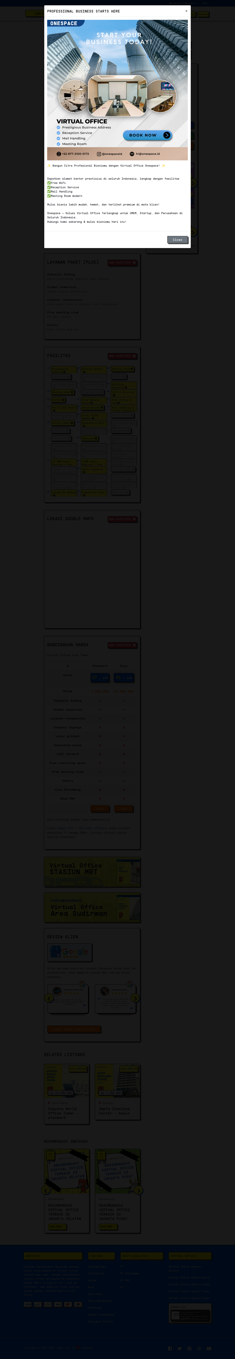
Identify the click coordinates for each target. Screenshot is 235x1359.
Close (177, 239)
